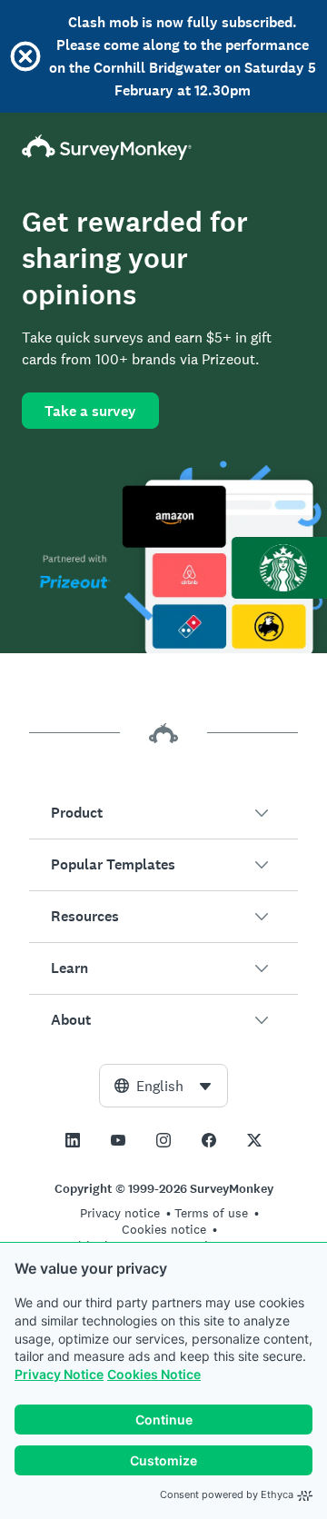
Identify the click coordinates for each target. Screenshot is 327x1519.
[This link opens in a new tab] (72, 1140)
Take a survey (90, 411)
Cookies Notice (154, 1374)
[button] (163, 813)
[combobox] (163, 1085)
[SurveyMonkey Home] (163, 147)
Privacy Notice (59, 1374)
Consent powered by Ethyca (226, 1494)
